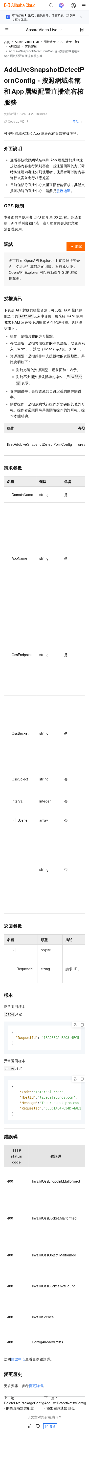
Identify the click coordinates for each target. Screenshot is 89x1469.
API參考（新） (71, 41)
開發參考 (50, 41)
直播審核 (31, 46)
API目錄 (14, 46)
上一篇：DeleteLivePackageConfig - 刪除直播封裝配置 (24, 1403)
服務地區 (63, 190)
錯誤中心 (18, 1359)
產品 (76, 121)
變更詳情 (36, 1385)
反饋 (52, 1426)
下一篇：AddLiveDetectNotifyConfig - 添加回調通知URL (65, 1403)
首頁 (7, 42)
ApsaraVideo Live (27, 41)
